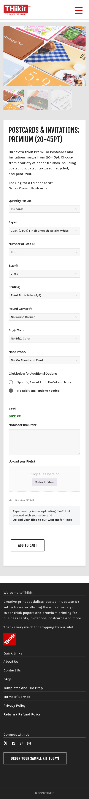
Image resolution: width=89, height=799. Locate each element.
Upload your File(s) (22, 461)
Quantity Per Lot (20, 201)
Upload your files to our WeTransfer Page (42, 520)
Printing (14, 287)
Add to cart (27, 545)
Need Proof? (17, 352)
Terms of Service (16, 697)
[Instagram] (29, 743)
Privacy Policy (14, 705)
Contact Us (12, 670)
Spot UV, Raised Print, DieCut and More (44, 382)
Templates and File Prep (23, 688)
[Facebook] (13, 743)
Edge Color (16, 330)
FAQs (7, 679)
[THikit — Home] (17, 9)
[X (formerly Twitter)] (5, 744)
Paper (13, 222)
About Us (10, 662)
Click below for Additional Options (33, 373)
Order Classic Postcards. (28, 188)
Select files (44, 482)
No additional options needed (38, 391)
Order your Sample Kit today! (35, 758)
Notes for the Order (22, 425)
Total (12, 409)
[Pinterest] (21, 743)
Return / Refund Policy (22, 714)
